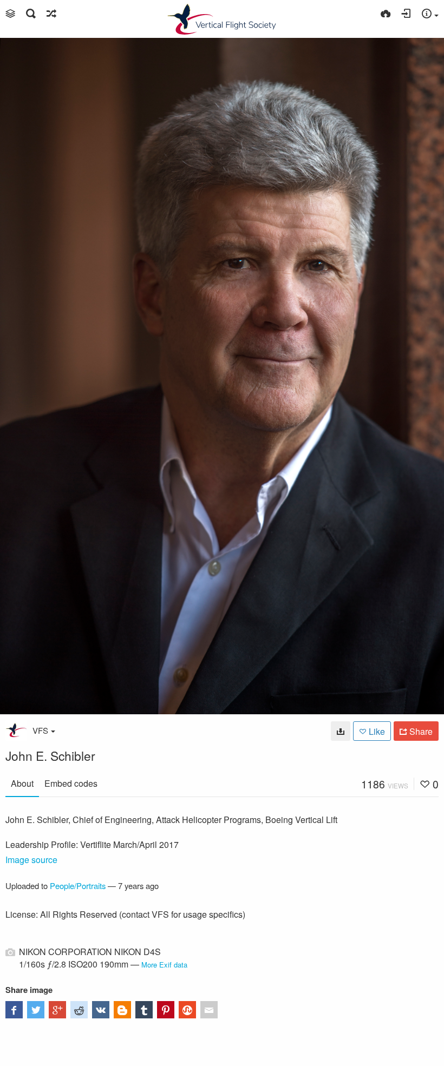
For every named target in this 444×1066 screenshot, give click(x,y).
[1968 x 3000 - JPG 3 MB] (340, 731)
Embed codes (70, 783)
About (22, 783)
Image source (31, 859)
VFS (40, 730)
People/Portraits (78, 885)
